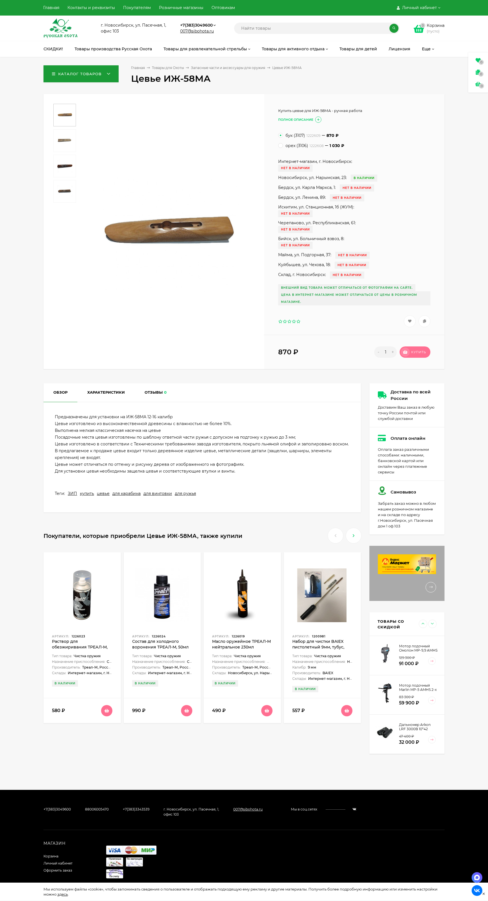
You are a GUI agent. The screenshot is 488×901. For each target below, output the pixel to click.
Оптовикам (223, 7)
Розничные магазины (181, 7)
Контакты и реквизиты (91, 7)
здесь (62, 894)
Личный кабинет (58, 863)
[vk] (354, 809)
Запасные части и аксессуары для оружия (228, 68)
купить (87, 493)
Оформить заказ (57, 870)
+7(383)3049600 (196, 25)
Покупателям (137, 7)
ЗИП (72, 493)
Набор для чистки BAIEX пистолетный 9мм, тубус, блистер (318, 647)
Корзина (50, 856)
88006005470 (97, 809)
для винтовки (157, 493)
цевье (103, 493)
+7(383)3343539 (136, 809)
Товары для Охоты (168, 68)
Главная (51, 7)
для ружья (185, 493)
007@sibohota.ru (197, 31)
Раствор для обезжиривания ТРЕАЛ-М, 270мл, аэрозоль (80, 647)
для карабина (126, 493)
